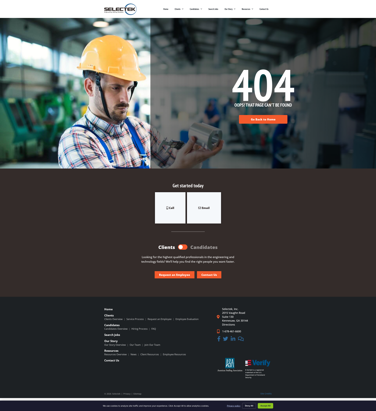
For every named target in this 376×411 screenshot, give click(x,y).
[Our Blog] (241, 340)
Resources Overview (115, 354)
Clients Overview (113, 319)
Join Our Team (152, 344)
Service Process (135, 319)
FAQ (153, 328)
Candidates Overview (115, 328)
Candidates (194, 8)
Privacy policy (233, 406)
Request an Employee (160, 319)
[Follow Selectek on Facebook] (219, 340)
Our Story (229, 8)
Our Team (135, 344)
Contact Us (264, 8)
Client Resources (149, 354)
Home (165, 8)
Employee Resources (174, 354)
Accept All (265, 406)
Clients (178, 8)
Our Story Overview (115, 344)
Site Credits (266, 393)
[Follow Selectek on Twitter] (226, 340)
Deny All (249, 406)
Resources (246, 8)
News (134, 354)
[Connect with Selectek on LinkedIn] (233, 340)
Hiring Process (139, 328)
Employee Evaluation (187, 319)
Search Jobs (213, 8)
